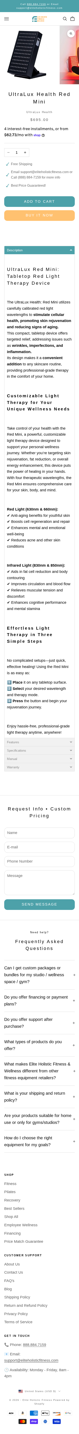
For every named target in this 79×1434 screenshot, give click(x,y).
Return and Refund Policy (25, 1305)
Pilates (10, 1192)
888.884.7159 (36, 4)
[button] (39, 250)
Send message (40, 904)
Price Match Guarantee (23, 1241)
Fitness (10, 1184)
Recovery (12, 1200)
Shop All (11, 1217)
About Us (12, 1264)
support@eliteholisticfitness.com (44, 172)
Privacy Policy (16, 1314)
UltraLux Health (39, 112)
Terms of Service (18, 1322)
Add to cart (39, 202)
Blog (8, 1289)
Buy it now (39, 215)
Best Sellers (14, 1208)
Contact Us (13, 1272)
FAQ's (9, 1281)
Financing (12, 1233)
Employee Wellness (20, 1225)
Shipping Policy (17, 1297)
